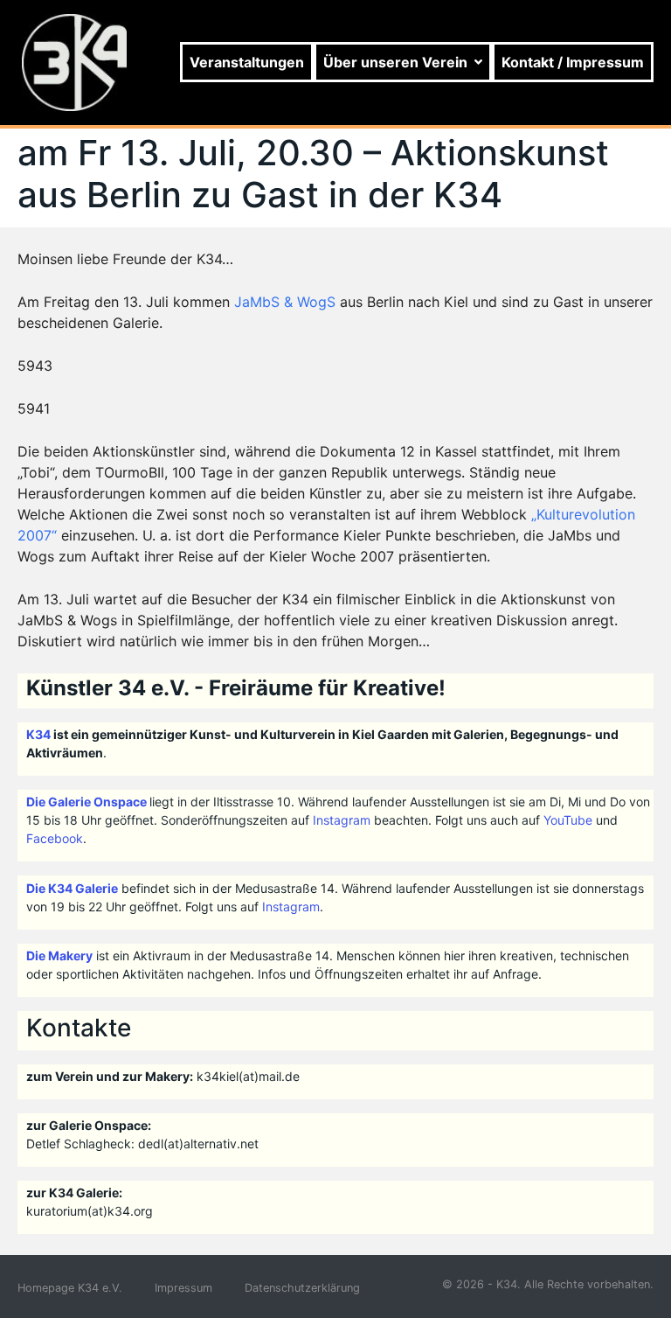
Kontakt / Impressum (573, 62)
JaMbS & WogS (285, 301)
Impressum (183, 1287)
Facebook (54, 838)
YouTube (567, 819)
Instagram (341, 819)
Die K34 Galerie (72, 888)
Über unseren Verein (395, 62)
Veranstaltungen (247, 62)
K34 (38, 734)
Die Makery (59, 955)
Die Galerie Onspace (86, 801)
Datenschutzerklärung (302, 1287)
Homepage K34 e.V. (69, 1287)
